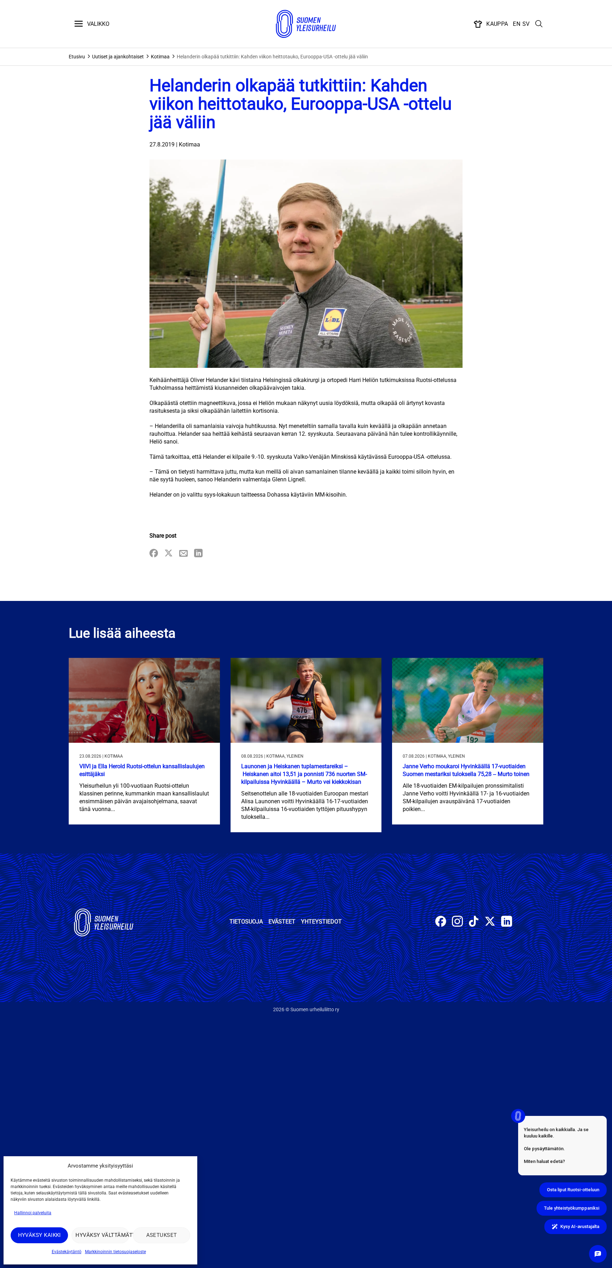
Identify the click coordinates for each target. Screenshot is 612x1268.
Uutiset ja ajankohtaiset (118, 56)
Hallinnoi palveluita (32, 1212)
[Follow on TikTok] (473, 922)
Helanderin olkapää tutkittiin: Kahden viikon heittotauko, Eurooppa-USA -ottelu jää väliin (272, 56)
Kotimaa (160, 56)
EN (516, 24)
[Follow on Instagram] (457, 922)
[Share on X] (168, 553)
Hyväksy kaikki (39, 1235)
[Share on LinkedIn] (198, 553)
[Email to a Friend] (183, 553)
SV (526, 24)
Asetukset (161, 1235)
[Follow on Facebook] (440, 922)
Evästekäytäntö (66, 1251)
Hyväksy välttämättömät (102, 1235)
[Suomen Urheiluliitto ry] (306, 24)
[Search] (539, 24)
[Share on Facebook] (153, 553)
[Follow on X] (489, 922)
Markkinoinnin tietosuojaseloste (115, 1251)
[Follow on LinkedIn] (506, 922)
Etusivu (77, 56)
